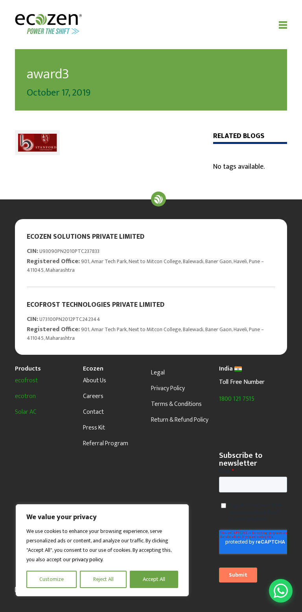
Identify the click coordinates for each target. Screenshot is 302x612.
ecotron (25, 396)
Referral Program (105, 443)
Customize (51, 579)
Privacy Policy (168, 388)
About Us (94, 380)
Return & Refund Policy (179, 420)
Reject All (103, 579)
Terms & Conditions (176, 404)
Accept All (154, 579)
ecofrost (26, 380)
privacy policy (87, 559)
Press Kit (94, 427)
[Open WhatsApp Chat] (281, 591)
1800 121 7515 (236, 399)
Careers (93, 396)
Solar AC (26, 412)
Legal (158, 372)
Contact (93, 412)
